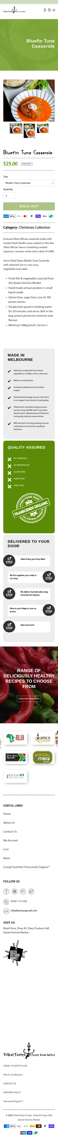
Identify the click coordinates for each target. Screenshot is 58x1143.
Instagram (15, 891)
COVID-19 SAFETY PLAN (15, 1066)
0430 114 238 (19, 901)
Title (5, 177)
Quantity (8, 189)
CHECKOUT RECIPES (29, 699)
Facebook (6, 891)
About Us (9, 822)
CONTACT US (9, 1084)
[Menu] (54, 9)
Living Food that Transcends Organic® (26, 867)
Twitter (31, 891)
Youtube (23, 891)
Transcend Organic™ (13, 1101)
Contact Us (10, 831)
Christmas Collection (34, 227)
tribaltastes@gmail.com (24, 910)
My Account (10, 840)
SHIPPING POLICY (12, 1092)
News (6, 858)
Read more (29, 487)
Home (7, 814)
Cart (6, 849)
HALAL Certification (13, 1075)
